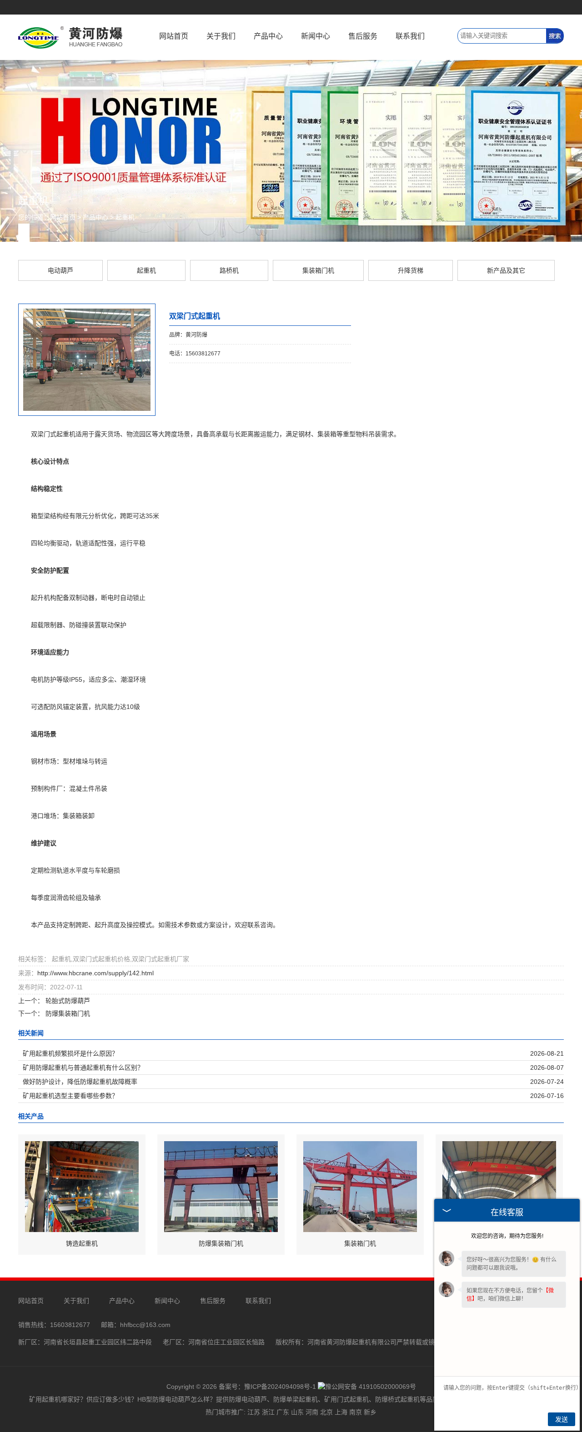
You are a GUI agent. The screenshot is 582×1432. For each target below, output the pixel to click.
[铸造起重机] (82, 1186)
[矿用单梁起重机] (499, 1186)
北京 (326, 1412)
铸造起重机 (82, 1243)
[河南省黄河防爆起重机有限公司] (70, 36)
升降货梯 (410, 270)
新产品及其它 (506, 270)
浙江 (268, 1412)
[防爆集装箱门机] (221, 1186)
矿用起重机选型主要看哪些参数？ (70, 1095)
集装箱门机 (318, 270)
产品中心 (268, 36)
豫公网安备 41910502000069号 (370, 1386)
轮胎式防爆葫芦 (67, 1000)
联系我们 (410, 36)
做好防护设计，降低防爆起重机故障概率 (80, 1081)
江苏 (253, 1412)
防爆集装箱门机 (67, 1013)
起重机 (125, 217)
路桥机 (229, 270)
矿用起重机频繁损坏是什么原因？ (70, 1053)
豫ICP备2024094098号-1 (280, 1386)
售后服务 (362, 36)
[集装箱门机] (360, 1186)
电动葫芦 (60, 270)
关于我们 (221, 36)
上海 (341, 1412)
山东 (297, 1412)
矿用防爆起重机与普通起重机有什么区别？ (83, 1067)
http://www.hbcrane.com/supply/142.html (95, 973)
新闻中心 (315, 36)
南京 (355, 1412)
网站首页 (173, 36)
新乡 (370, 1412)
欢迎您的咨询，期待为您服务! (507, 1236)
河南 (312, 1412)
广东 (282, 1412)
